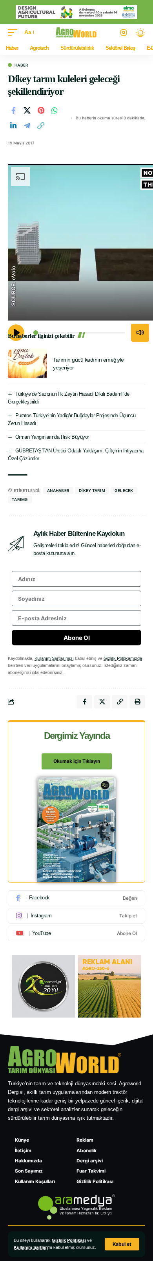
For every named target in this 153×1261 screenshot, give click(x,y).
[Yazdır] (137, 701)
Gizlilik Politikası (69, 1240)
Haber (21, 65)
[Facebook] (76, 898)
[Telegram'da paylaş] (27, 125)
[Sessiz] (140, 333)
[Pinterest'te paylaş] (40, 110)
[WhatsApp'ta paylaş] (54, 110)
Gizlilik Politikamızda (123, 658)
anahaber (58, 490)
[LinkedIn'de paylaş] (13, 125)
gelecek (124, 490)
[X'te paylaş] (27, 110)
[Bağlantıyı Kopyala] (40, 125)
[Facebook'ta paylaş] (13, 110)
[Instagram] (76, 916)
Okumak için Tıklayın (76, 761)
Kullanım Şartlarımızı (54, 658)
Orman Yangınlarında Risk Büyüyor (52, 437)
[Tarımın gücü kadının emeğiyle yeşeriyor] (27, 363)
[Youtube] (76, 933)
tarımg (20, 499)
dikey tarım (92, 490)
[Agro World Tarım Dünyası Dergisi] (77, 32)
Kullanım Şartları (31, 1247)
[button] (122, 1244)
